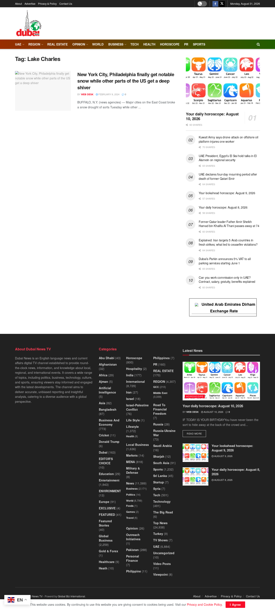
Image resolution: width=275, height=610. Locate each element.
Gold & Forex (108, 551)
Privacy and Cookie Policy (204, 604)
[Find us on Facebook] (215, 3)
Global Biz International (71, 596)
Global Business (106, 538)
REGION (34, 44)
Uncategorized (163, 553)
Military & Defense (133, 470)
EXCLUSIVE (107, 508)
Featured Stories (105, 523)
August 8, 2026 (223, 479)
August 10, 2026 (213, 411)
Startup (158, 482)
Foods (130, 506)
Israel (130, 399)
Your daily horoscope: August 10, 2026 (212, 116)
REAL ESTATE (57, 44)
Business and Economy (109, 422)
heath (103, 568)
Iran (129, 392)
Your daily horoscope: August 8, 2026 (223, 207)
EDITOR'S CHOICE (106, 461)
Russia (158, 424)
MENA (130, 462)
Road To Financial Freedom (160, 409)
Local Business (137, 444)
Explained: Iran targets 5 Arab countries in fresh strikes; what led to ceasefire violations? (228, 242)
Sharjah (158, 456)
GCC (156, 387)
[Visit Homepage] (28, 23)
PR (186, 44)
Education (106, 474)
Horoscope (169, 44)
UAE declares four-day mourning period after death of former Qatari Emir (228, 176)
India (129, 375)
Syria (156, 488)
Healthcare (107, 562)
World (98, 44)
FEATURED (107, 514)
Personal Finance (132, 558)
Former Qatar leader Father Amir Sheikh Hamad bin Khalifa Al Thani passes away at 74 (229, 223)
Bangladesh (107, 409)
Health (130, 436)
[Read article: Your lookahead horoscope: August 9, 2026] (195, 452)
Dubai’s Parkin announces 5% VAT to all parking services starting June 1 (225, 261)
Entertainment (109, 480)
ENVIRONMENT (110, 491)
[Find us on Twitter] (222, 3)
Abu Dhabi (106, 358)
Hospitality (134, 368)
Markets (132, 455)
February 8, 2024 (108, 94)
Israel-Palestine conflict (137, 407)
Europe (104, 502)
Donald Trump (109, 441)
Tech (156, 495)
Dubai (103, 452)
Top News (160, 523)
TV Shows (160, 540)
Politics (130, 494)
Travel (130, 518)
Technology (162, 501)
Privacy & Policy (47, 3)
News (130, 483)
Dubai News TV (33, 596)
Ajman (103, 381)
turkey (158, 533)
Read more (196, 433)
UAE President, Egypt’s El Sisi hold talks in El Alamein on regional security (228, 158)
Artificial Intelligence (107, 390)
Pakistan (132, 550)
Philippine (133, 571)
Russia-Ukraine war (164, 432)
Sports (199, 44)
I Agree (235, 604)
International (135, 381)
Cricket (104, 435)
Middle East (160, 393)
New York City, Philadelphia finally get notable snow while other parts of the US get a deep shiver (125, 81)
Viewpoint (160, 574)
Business (115, 44)
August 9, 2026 (223, 456)
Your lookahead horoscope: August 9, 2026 (227, 193)
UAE (18, 44)
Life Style (133, 420)
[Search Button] (258, 44)
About (18, 3)
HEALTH (149, 44)
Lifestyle (132, 426)
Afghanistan (108, 364)
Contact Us (65, 3)
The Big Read (163, 512)
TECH (134, 44)
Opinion (78, 44)
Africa (103, 375)
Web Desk (87, 94)
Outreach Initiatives (133, 537)
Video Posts (162, 564)
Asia (102, 403)
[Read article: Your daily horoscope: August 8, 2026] (195, 476)
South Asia (161, 463)
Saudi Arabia (162, 445)
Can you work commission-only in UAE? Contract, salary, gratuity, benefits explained (227, 279)
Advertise (29, 3)
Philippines (161, 358)
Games (130, 512)
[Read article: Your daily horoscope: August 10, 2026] (223, 81)
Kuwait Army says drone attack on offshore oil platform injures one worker (228, 139)
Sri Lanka (160, 476)
